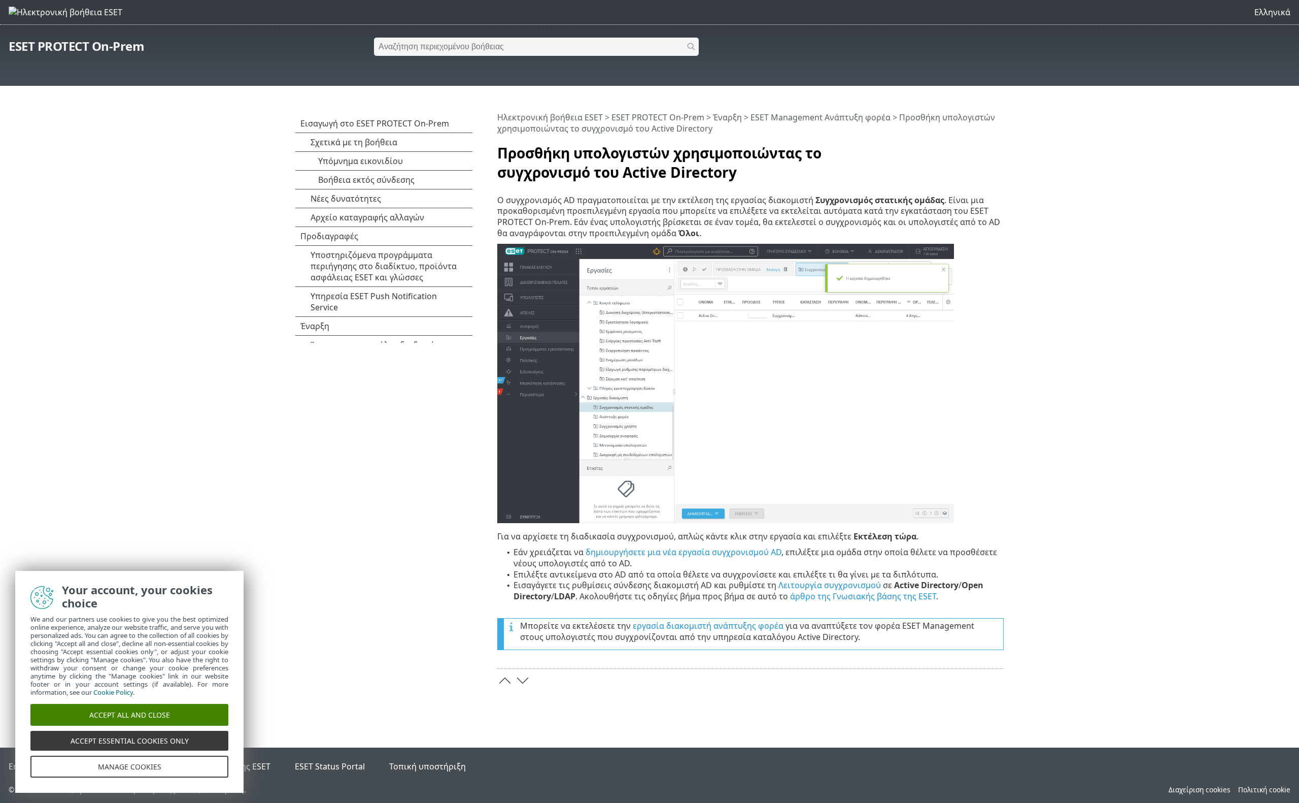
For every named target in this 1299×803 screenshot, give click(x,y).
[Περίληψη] (998, 148)
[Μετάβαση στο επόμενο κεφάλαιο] (522, 680)
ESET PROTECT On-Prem (76, 46)
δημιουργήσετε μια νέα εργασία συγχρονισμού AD (683, 552)
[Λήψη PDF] (982, 148)
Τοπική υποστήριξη (427, 766)
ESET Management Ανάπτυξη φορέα (820, 117)
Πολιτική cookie (1264, 789)
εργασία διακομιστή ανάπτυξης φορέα (708, 625)
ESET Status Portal (330, 766)
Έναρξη (727, 117)
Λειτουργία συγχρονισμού (829, 585)
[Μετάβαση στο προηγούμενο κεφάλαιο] (504, 680)
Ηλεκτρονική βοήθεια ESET (550, 117)
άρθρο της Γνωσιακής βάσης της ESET (863, 596)
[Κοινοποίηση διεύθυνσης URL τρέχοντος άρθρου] (967, 148)
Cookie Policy (113, 692)
